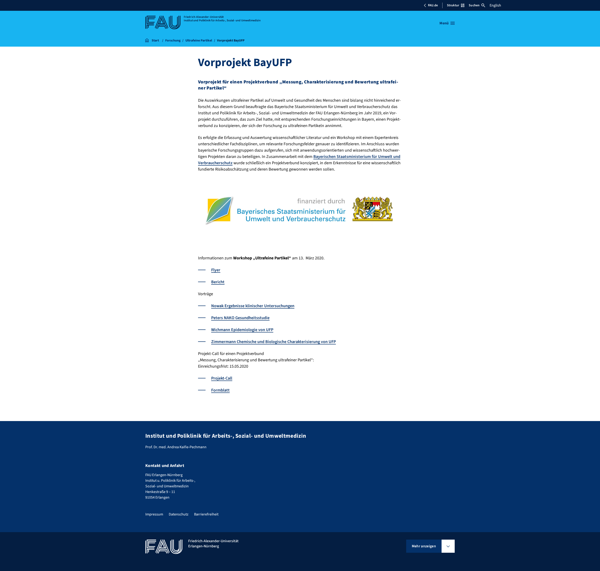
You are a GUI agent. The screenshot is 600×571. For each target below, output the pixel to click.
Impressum (154, 514)
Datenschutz (178, 514)
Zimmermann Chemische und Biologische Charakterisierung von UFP (273, 342)
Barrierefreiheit (206, 514)
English (495, 5)
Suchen (474, 5)
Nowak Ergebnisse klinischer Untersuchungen (252, 306)
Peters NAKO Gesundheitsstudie (240, 318)
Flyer (215, 270)
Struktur (453, 5)
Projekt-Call (221, 378)
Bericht (218, 282)
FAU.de (433, 5)
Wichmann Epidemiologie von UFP (242, 330)
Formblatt (220, 390)
